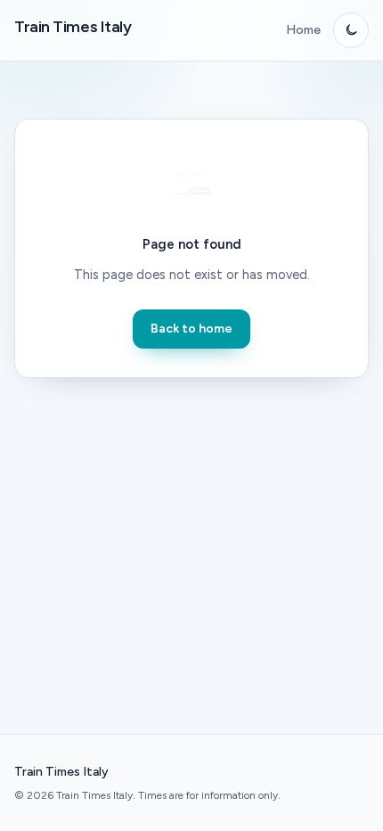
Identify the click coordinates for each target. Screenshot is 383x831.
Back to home (191, 328)
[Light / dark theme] (351, 30)
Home (303, 29)
